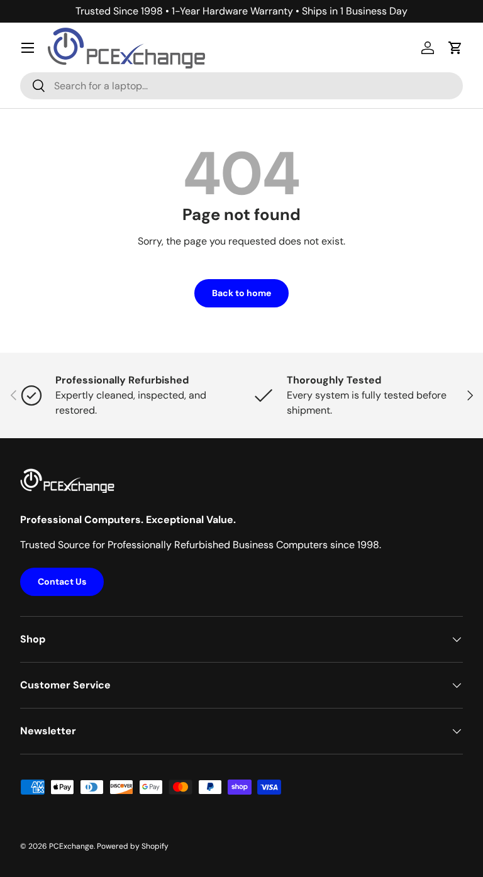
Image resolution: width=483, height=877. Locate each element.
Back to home (241, 293)
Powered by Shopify (133, 846)
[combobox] (241, 85)
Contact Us (62, 581)
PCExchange (71, 846)
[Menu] (28, 48)
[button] (455, 48)
